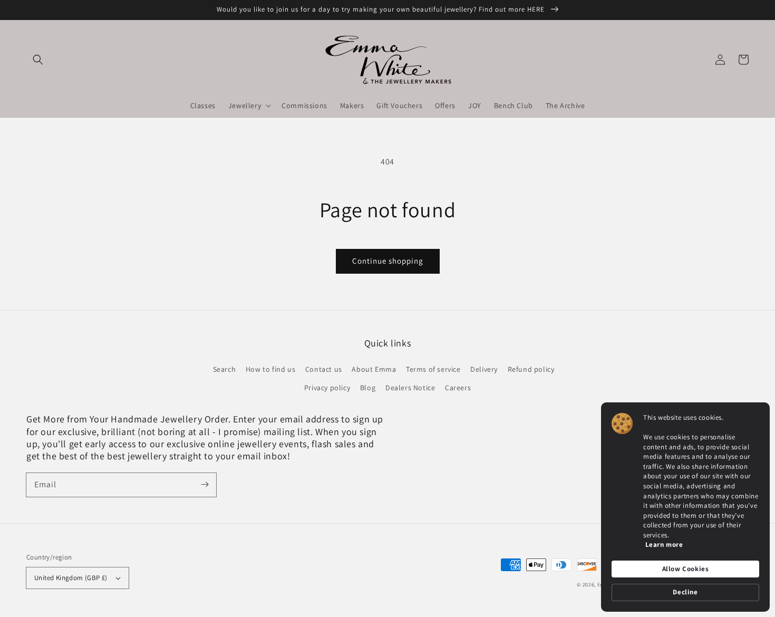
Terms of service (433, 369)
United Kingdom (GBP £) (71, 577)
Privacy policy (327, 387)
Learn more (664, 544)
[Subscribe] (204, 484)
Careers (458, 387)
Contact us (323, 369)
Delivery (484, 369)
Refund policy (531, 369)
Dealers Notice (410, 387)
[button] (38, 59)
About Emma (374, 369)
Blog (367, 387)
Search (224, 369)
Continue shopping (387, 261)
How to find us (270, 369)
